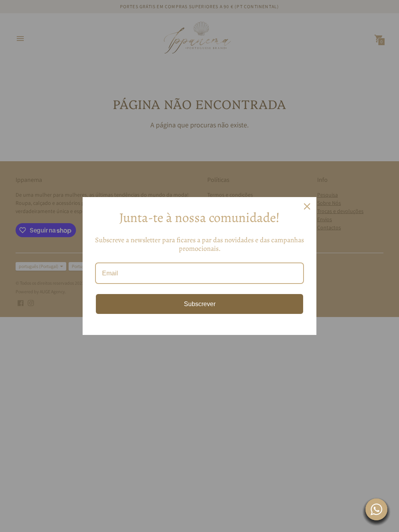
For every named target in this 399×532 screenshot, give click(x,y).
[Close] (307, 206)
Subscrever (199, 304)
